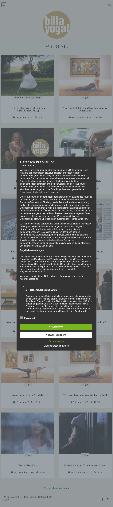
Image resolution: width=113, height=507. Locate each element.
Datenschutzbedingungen (56, 346)
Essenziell (29, 318)
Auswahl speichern (56, 335)
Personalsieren (56, 341)
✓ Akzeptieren (56, 327)
